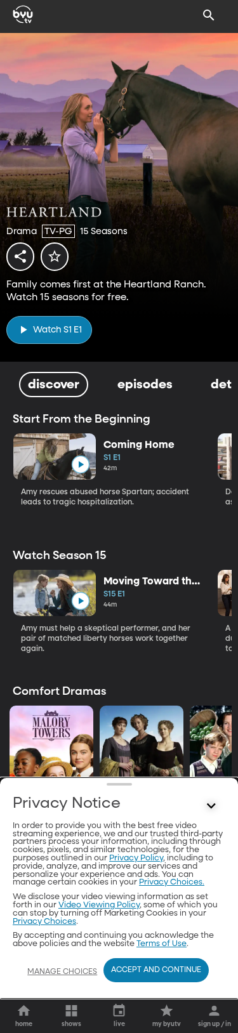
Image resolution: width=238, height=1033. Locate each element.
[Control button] (211, 806)
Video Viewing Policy (99, 905)
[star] (55, 256)
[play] (80, 465)
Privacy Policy (136, 858)
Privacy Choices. (171, 882)
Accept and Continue (156, 970)
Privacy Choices (44, 922)
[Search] (209, 15)
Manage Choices (62, 972)
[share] (20, 256)
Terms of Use (161, 944)
